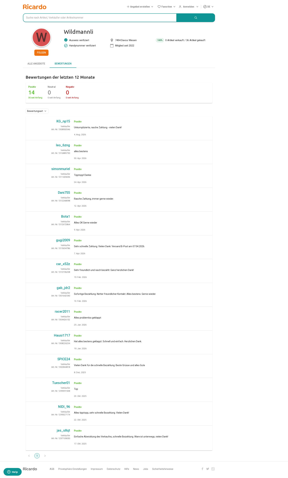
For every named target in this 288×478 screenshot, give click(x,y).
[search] (196, 17)
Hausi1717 (62, 335)
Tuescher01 (61, 383)
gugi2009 (63, 240)
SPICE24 (63, 359)
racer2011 (62, 311)
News (136, 469)
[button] (140, 7)
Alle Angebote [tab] (36, 63)
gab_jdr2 (63, 288)
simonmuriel (60, 169)
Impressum (97, 469)
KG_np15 (63, 121)
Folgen (41, 52)
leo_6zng (63, 145)
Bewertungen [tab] (63, 63)
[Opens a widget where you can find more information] (12, 472)
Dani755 (64, 193)
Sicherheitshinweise (162, 469)
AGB (52, 469)
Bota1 (65, 216)
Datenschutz (113, 469)
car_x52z (63, 264)
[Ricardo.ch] (34, 6)
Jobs (145, 469)
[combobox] (100, 17)
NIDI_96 (64, 407)
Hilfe (126, 469)
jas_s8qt (63, 430)
